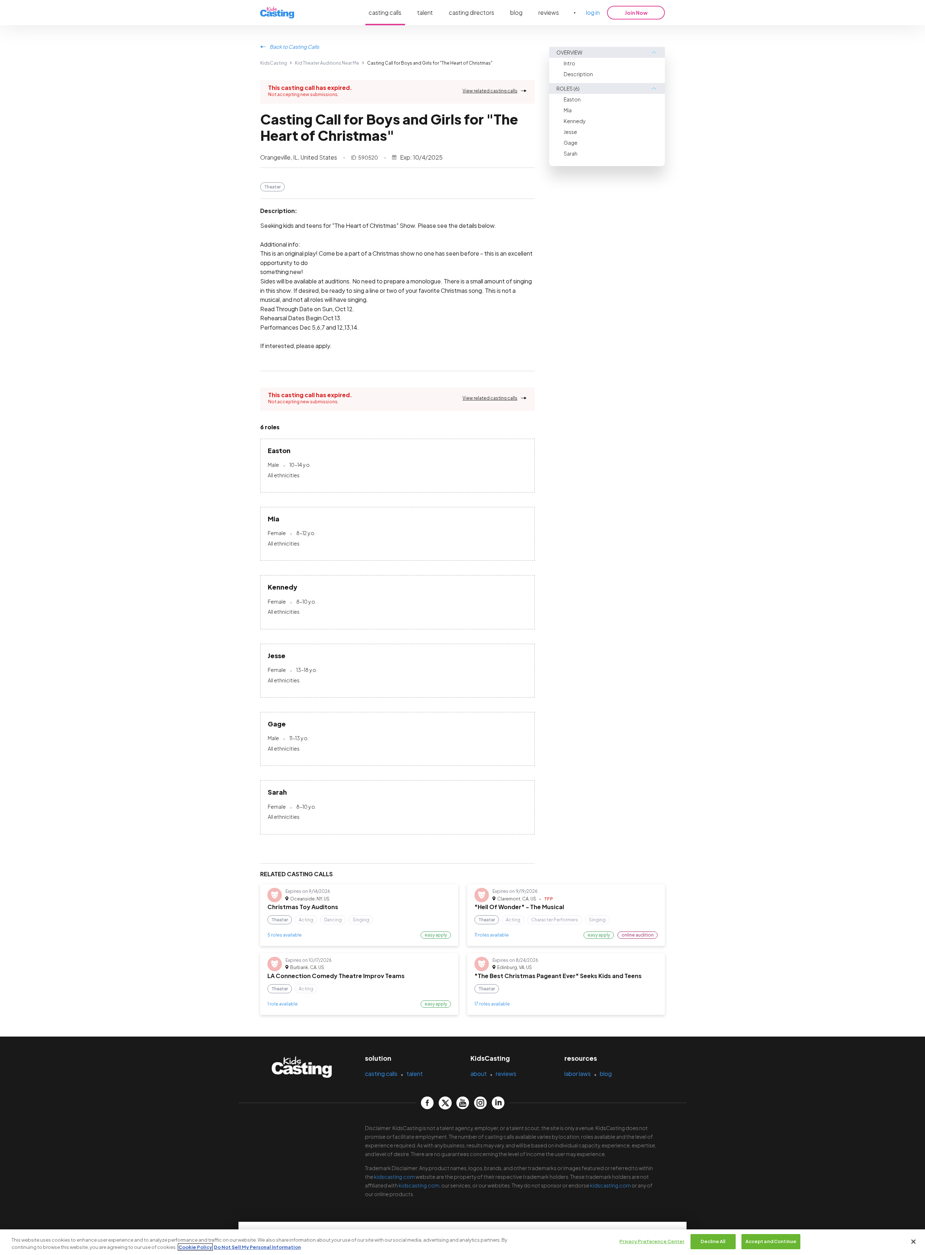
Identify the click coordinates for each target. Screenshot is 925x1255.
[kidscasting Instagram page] (480, 1103)
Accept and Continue (770, 1241)
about (478, 1073)
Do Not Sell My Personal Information (257, 1247)
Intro (569, 63)
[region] (462, 1242)
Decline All (713, 1241)
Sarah (570, 153)
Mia (568, 110)
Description (578, 74)
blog (516, 12)
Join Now (636, 12)
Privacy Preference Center (651, 1241)
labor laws (577, 1073)
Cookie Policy (195, 1247)
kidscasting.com (394, 1176)
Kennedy (574, 121)
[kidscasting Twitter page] (445, 1103)
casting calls (385, 12)
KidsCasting (273, 63)
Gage (570, 142)
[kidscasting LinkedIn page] (498, 1103)
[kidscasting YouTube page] (462, 1103)
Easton (572, 99)
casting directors (471, 12)
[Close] (913, 1242)
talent (425, 12)
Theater (272, 187)
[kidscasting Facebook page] (427, 1103)
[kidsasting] (277, 12)
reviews (548, 12)
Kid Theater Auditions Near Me (327, 63)
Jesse (570, 132)
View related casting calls (489, 91)
